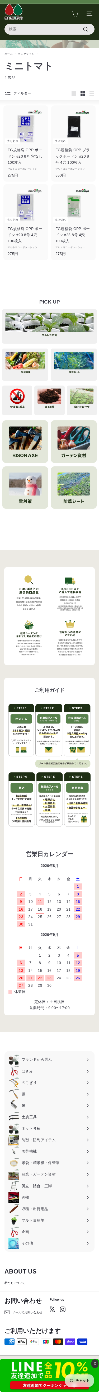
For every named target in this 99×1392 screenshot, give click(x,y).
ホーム (8, 53)
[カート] (75, 13)
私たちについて (14, 1282)
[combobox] (49, 29)
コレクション (26, 53)
